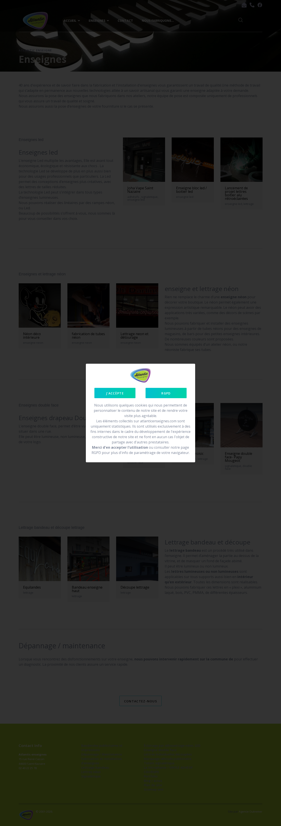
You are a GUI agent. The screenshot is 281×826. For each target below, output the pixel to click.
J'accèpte (115, 393)
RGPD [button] (166, 393)
